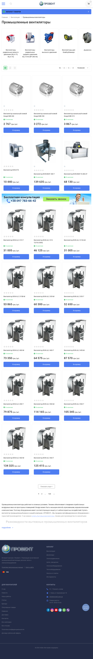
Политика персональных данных (12, 567)
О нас (4, 589)
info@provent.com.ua (56, 597)
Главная (5, 17)
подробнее (6, 527)
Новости (4, 593)
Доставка (5, 615)
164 (49, 494)
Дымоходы (50, 555)
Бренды (4, 604)
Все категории (6, 622)
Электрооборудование (54, 566)
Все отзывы (6, 626)
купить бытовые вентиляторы (43, 516)
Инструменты (51, 577)
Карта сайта (30, 567)
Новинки (5, 611)
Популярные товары (9, 607)
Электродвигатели (52, 558)
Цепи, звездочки (52, 562)
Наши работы (6, 596)
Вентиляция (15, 17)
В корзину (16, 130)
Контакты (5, 618)
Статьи (4, 600)
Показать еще (45, 486)
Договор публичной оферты (11, 633)
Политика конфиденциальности (13, 629)
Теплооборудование (53, 569)
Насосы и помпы (52, 573)
